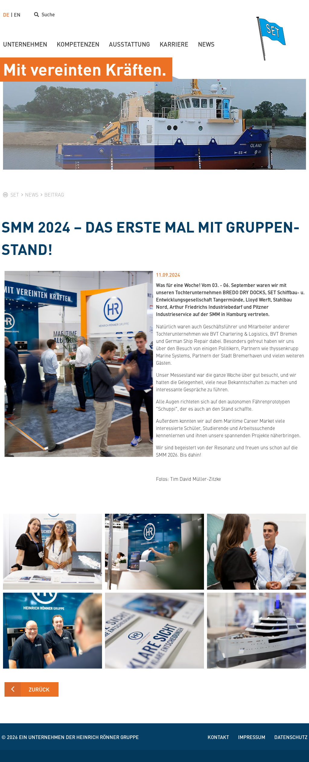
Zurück (39, 689)
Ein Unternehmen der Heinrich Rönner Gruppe (79, 737)
